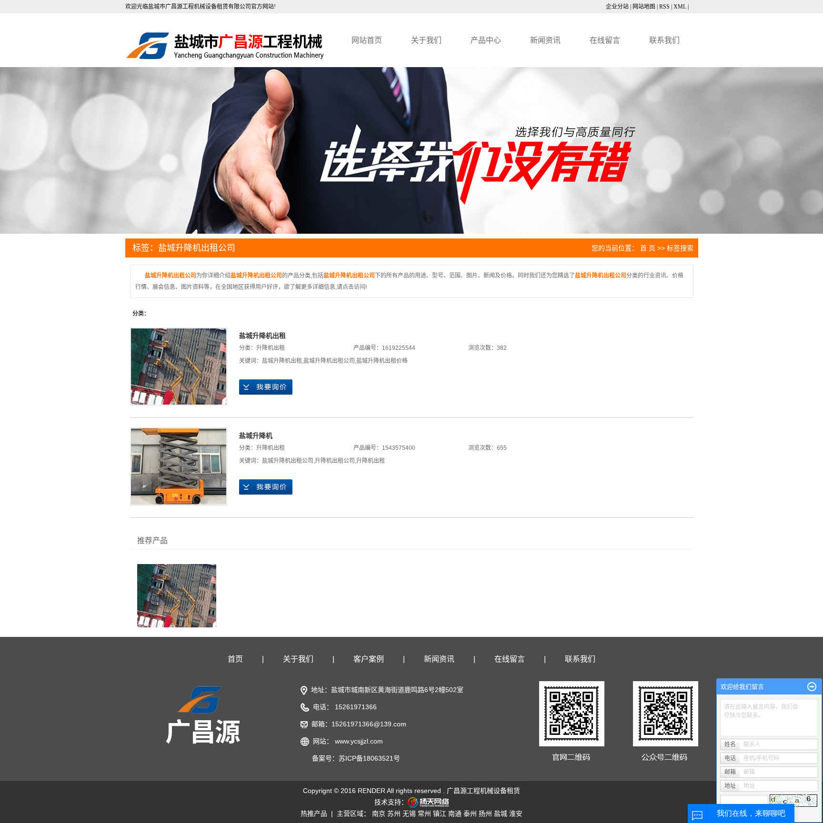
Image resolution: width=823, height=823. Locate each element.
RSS (664, 6)
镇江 (439, 813)
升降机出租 (270, 348)
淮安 (515, 813)
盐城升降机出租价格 (382, 360)
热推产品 (314, 813)
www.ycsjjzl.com (359, 741)
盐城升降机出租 (262, 335)
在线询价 (265, 387)
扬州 (485, 813)
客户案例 (368, 659)
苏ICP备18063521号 (369, 758)
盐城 (500, 813)
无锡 (409, 813)
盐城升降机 (255, 435)
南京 (378, 813)
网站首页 (366, 40)
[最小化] (811, 687)
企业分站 (617, 6)
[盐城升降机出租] (178, 366)
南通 (455, 813)
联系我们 (664, 40)
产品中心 (486, 40)
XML (679, 6)
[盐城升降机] (178, 466)
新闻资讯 (545, 40)
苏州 (394, 813)
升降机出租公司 (335, 460)
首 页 (647, 248)
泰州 (470, 813)
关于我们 (426, 40)
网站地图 (643, 6)
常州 (424, 813)
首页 (235, 659)
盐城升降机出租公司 (329, 360)
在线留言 (605, 40)
